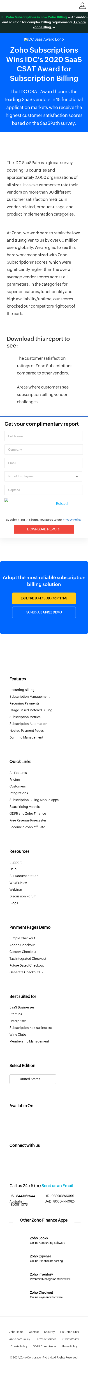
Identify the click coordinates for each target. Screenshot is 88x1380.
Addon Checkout (22, 945)
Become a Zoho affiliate (27, 827)
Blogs (13, 903)
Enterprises (17, 1021)
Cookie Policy (19, 1346)
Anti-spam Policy (19, 1339)
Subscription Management (29, 696)
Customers (17, 786)
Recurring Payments (24, 703)
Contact (34, 1332)
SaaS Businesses (22, 1007)
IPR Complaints (69, 1332)
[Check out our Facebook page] (22, 1160)
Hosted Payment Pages (26, 730)
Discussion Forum (22, 896)
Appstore (23, 1119)
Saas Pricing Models (24, 807)
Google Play (50, 1119)
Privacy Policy (72, 519)
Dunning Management (26, 737)
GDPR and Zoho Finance (27, 813)
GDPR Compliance (44, 1346)
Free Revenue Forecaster (27, 820)
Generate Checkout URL (27, 972)
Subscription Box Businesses (31, 1028)
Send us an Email (57, 1186)
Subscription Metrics (25, 717)
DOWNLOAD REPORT (44, 529)
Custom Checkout (22, 952)
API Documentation (24, 876)
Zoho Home (16, 1332)
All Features (18, 773)
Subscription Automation (28, 724)
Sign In (82, 5)
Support (15, 862)
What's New (18, 882)
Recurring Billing (22, 690)
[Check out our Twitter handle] (13, 1160)
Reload (62, 503)
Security (49, 1332)
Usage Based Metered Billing (30, 710)
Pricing (14, 779)
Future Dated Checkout (26, 965)
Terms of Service (45, 1339)
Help (12, 869)
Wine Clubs (17, 1034)
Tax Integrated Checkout (27, 958)
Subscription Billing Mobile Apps (34, 800)
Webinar (15, 889)
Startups (15, 1014)
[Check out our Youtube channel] (39, 1160)
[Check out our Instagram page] (31, 1160)
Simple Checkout (22, 938)
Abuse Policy (69, 1346)
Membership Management (29, 1041)
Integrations (18, 793)
